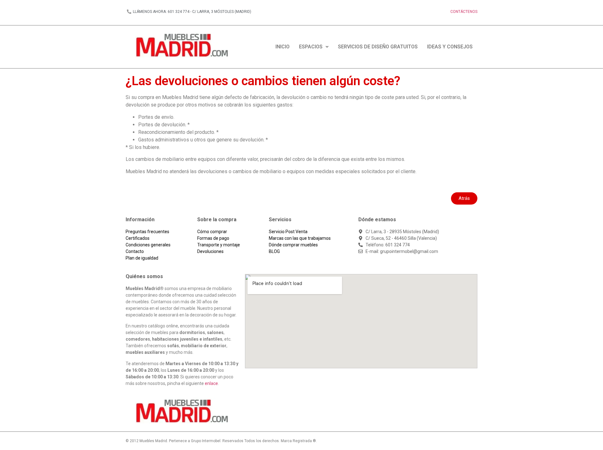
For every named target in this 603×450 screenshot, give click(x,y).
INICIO (282, 47)
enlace (211, 383)
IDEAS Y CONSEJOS (450, 47)
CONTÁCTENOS (463, 11)
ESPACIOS (311, 47)
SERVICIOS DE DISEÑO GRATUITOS (378, 47)
